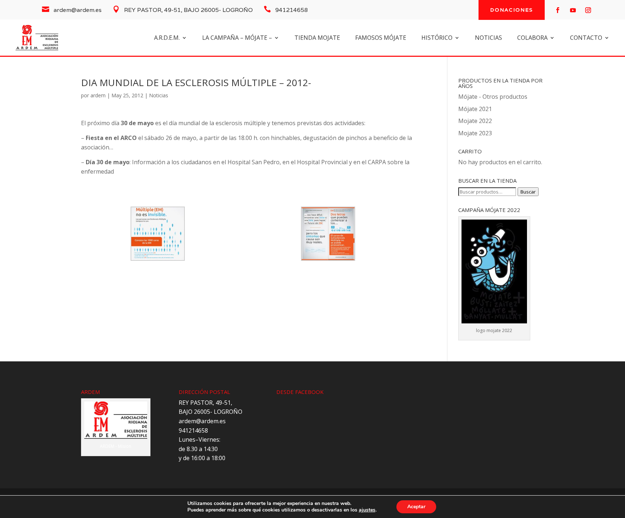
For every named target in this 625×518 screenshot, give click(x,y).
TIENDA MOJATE (317, 38)
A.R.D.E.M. (167, 38)
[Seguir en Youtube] (573, 10)
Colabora (532, 38)
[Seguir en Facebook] (558, 10)
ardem (98, 95)
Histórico (436, 38)
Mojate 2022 (475, 121)
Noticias (158, 95)
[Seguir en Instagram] (588, 10)
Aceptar (416, 506)
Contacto (586, 38)
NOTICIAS (488, 38)
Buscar (528, 191)
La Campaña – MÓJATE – (237, 38)
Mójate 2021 (475, 109)
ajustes (367, 510)
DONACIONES (511, 10)
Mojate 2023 (475, 133)
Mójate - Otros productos (492, 97)
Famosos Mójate (380, 38)
